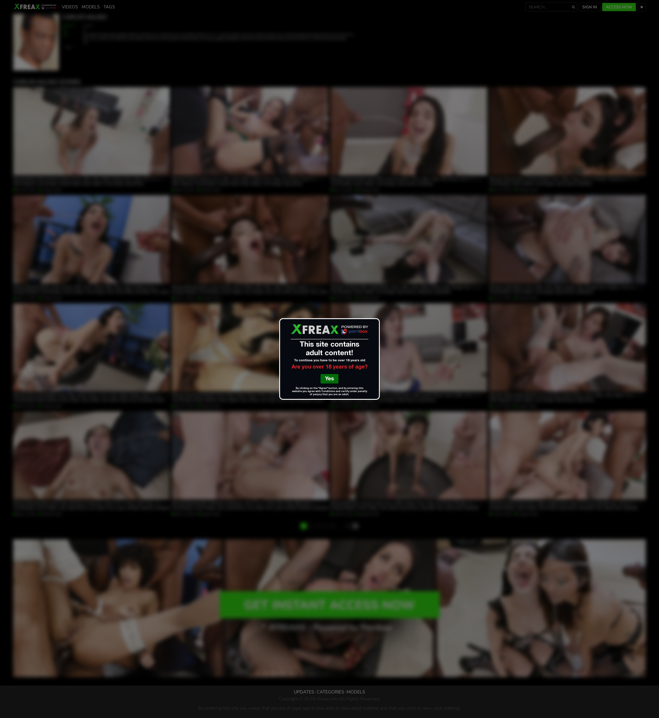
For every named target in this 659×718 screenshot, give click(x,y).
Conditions (328, 391)
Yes (329, 379)
